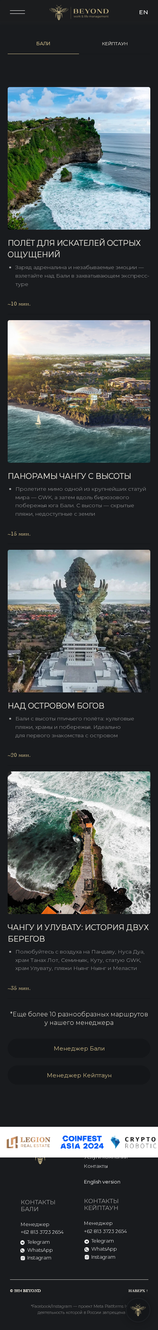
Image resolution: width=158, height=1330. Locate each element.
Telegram (38, 1242)
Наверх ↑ (138, 1291)
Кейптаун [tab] (115, 43)
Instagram (39, 1258)
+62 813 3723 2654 (42, 1232)
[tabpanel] (79, 534)
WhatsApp (40, 1250)
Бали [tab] (43, 43)
